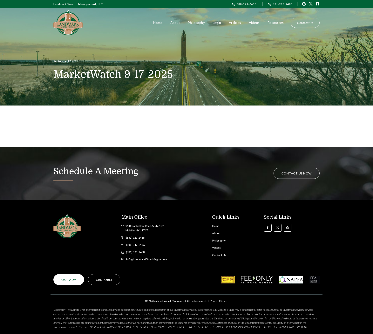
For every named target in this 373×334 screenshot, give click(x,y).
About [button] (175, 23)
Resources (276, 23)
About (216, 233)
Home (158, 23)
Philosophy (196, 23)
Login (217, 23)
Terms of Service (219, 301)
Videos (254, 23)
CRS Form (104, 279)
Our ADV (68, 279)
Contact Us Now (296, 173)
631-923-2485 (283, 4)
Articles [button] (235, 23)
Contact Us (305, 22)
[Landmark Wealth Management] (68, 22)
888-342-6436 (246, 4)
